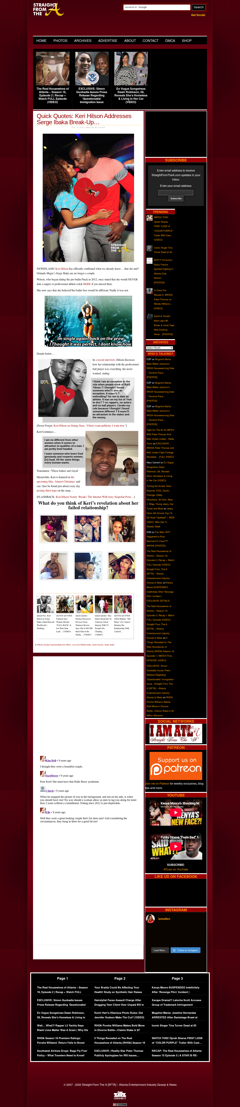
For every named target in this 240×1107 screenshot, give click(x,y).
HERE (87, 284)
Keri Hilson (61, 268)
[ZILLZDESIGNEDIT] (120, 1098)
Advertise (107, 40)
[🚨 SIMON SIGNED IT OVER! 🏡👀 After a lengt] (198, 940)
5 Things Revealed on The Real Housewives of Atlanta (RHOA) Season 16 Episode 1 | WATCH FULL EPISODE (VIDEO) (119, 1045)
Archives (83, 40)
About (130, 40)
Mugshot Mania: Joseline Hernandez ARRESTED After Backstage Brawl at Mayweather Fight (174, 1017)
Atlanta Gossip (43, 644)
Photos (60, 40)
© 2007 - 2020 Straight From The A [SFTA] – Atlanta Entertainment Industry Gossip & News (120, 1085)
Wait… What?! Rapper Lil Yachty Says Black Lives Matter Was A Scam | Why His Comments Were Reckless (62, 1030)
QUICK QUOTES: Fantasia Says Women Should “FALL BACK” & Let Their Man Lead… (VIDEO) (64, 623)
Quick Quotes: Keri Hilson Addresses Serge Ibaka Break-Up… (84, 118)
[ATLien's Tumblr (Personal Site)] (176, 742)
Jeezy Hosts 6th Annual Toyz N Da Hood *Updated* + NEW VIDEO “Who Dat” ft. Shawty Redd (160, 517)
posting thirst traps (47, 490)
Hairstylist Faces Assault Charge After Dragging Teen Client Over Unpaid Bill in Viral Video (119, 1004)
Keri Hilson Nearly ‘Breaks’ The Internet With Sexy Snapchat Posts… (95, 497)
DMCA (170, 40)
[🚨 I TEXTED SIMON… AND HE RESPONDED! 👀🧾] (183, 940)
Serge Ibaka (109, 644)
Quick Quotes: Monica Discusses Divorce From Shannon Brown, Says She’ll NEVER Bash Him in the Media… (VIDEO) (84, 625)
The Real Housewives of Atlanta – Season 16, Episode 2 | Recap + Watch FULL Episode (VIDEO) (53, 95)
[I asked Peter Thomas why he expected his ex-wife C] (198, 931)
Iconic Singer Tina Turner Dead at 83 (174, 1025)
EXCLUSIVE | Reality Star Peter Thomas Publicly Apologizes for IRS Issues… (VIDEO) (118, 1055)
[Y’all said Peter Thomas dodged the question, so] (183, 931)
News (59, 644)
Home (41, 40)
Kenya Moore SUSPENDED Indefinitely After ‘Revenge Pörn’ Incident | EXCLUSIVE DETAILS (160, 591)
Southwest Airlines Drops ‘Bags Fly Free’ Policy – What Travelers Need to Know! (62, 1053)
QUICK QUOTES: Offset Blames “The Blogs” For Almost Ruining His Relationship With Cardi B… (122, 623)
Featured (53, 644)
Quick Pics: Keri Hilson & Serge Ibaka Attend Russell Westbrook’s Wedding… (45, 622)
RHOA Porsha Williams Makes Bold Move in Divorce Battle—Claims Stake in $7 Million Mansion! (160, 706)
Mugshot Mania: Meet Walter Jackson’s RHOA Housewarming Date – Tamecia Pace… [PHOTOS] (160, 368)
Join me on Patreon (157, 783)
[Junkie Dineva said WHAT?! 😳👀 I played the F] (168, 940)
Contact (151, 40)
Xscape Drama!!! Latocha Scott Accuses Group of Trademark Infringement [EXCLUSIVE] (176, 1004)
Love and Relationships (81, 644)
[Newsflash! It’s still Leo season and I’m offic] (153, 931)
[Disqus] (88, 798)
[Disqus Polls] (88, 703)
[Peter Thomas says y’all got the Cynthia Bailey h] (153, 940)
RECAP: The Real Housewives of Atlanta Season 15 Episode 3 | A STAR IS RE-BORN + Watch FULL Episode (177, 1055)
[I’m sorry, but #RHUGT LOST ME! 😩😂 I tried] (168, 931)
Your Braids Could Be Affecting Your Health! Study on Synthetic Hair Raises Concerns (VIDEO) (118, 992)
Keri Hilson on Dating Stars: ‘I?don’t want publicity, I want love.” (90, 425)
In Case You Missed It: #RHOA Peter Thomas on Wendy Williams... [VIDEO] (163, 299)
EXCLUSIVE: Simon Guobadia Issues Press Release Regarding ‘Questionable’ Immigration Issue (91, 95)
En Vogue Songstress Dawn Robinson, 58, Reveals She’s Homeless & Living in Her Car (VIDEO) (130, 95)
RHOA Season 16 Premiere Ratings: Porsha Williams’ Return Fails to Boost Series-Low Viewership (61, 1042)
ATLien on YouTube (176, 869)
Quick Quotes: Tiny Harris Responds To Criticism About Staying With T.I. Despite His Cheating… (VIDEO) (103, 625)
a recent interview (105, 359)
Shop (187, 40)
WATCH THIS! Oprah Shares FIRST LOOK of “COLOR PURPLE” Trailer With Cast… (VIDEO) (177, 1042)
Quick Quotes (97, 644)
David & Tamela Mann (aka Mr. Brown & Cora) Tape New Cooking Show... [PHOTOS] (164, 325)
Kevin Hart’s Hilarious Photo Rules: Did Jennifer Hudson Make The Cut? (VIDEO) (119, 1015)
